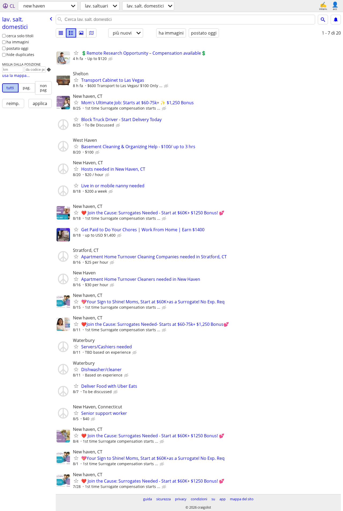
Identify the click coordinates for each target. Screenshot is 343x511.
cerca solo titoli (19, 35)
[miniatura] (71, 33)
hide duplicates (20, 54)
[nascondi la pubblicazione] (111, 59)
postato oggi (17, 48)
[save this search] (336, 19)
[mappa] (91, 33)
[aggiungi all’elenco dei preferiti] (76, 53)
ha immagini (17, 41)
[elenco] (61, 33)
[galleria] (81, 33)
